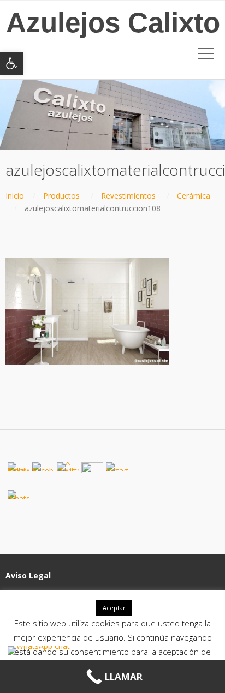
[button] (11, 63)
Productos (61, 195)
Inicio (14, 195)
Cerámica (193, 195)
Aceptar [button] (114, 608)
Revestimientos (128, 195)
